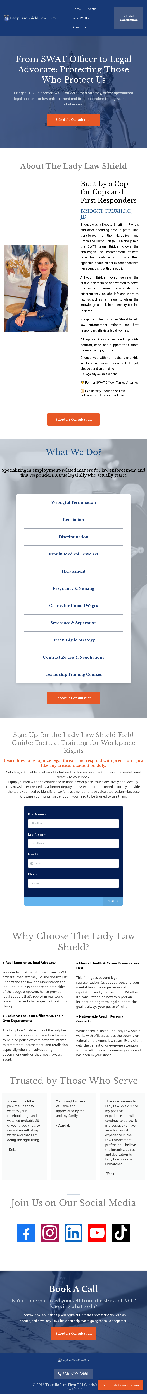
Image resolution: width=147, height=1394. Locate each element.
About (92, 9)
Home (76, 9)
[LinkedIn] (73, 1233)
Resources (79, 27)
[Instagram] (50, 1233)
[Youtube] (97, 1233)
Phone (32, 874)
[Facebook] (26, 1233)
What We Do (80, 18)
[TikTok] (121, 1233)
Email (33, 854)
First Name (37, 814)
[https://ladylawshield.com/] (30, 18)
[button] (113, 901)
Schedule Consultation (121, 1385)
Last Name (37, 834)
